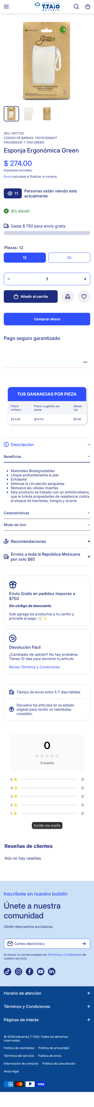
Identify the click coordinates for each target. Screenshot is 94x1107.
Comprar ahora (47, 319)
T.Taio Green (34, 142)
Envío (8, 176)
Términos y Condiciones (65, 954)
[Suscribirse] (84, 944)
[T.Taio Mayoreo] (47, 6)
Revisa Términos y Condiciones (34, 667)
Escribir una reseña (47, 825)
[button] (87, 6)
